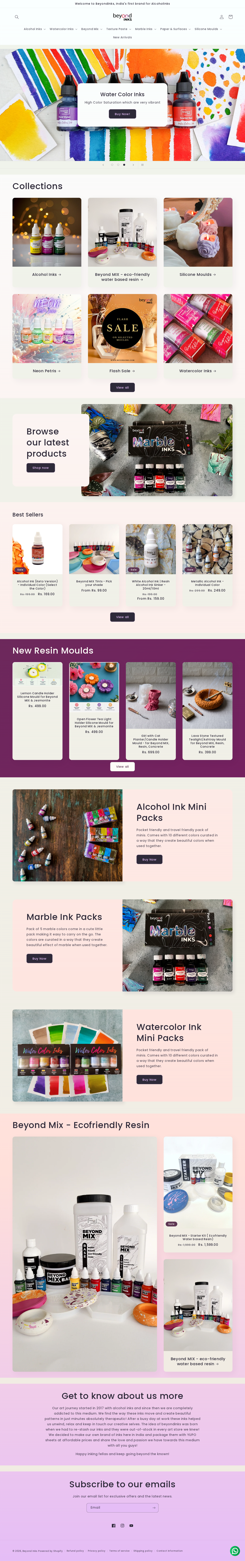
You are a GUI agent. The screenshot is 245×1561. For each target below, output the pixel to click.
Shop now (40, 468)
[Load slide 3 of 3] (124, 165)
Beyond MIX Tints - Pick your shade (94, 583)
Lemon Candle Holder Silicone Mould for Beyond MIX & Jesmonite (37, 697)
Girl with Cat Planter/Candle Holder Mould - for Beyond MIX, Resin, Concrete (150, 741)
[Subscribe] (154, 1507)
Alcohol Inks (44, 274)
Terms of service (119, 1550)
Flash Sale (120, 370)
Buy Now (149, 859)
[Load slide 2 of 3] (118, 165)
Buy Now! (122, 114)
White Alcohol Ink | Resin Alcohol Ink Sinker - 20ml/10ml (151, 585)
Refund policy (75, 1550)
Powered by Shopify (50, 1551)
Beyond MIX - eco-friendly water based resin (122, 277)
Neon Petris (44, 370)
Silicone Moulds (196, 274)
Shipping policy (143, 1550)
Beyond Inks (29, 1551)
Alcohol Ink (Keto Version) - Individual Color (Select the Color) (37, 585)
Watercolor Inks (195, 370)
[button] (16, 17)
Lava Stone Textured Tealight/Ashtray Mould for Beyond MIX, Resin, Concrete (207, 741)
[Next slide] (133, 164)
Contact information (169, 1550)
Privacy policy (97, 1550)
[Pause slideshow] (142, 164)
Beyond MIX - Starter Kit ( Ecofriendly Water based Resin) (198, 1237)
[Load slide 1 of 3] (112, 165)
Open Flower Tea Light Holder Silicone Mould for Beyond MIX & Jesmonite (94, 722)
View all (122, 387)
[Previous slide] (103, 164)
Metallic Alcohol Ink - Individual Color (207, 583)
